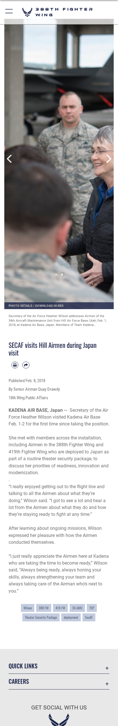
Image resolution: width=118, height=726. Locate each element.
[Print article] (14, 365)
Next (108, 159)
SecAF (89, 617)
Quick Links (23, 666)
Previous (9, 159)
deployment (71, 617)
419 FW (60, 608)
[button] (9, 12)
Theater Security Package (41, 617)
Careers (19, 681)
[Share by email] (25, 365)
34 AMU (77, 608)
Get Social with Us (59, 707)
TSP (91, 608)
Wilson (27, 608)
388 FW (44, 608)
